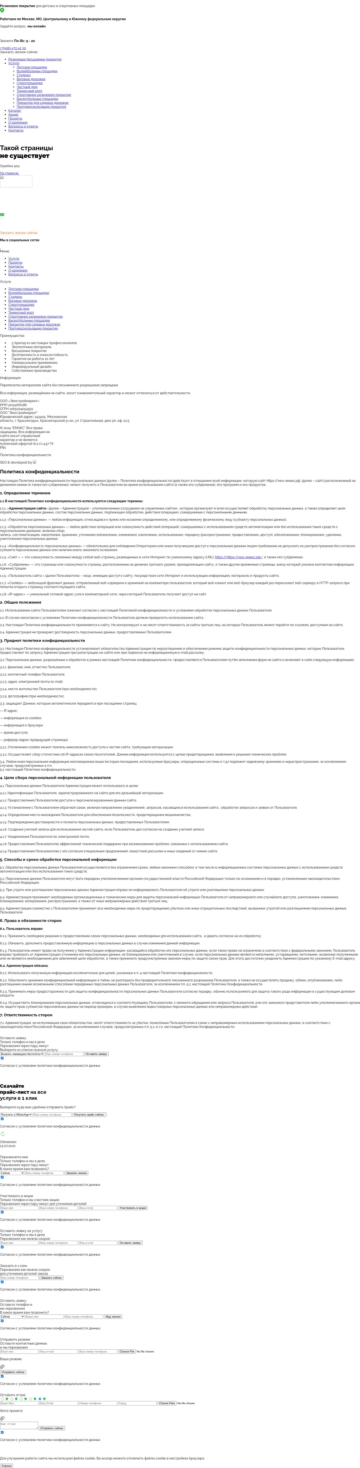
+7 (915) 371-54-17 (13, 205)
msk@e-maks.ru (13, 223)
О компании (18, 122)
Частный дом (27, 87)
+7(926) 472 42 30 (13, 48)
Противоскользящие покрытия (41, 107)
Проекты (15, 119)
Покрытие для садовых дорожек (43, 103)
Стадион (23, 75)
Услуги (13, 63)
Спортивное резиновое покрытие (44, 95)
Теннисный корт (29, 91)
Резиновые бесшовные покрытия (34, 59)
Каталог (14, 111)
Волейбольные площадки (37, 71)
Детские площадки (32, 67)
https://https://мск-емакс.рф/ (238, 557)
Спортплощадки (30, 83)
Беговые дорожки (31, 79)
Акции (13, 115)
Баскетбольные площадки (37, 99)
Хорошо (6, 1465)
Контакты (16, 130)
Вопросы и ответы (23, 126)
